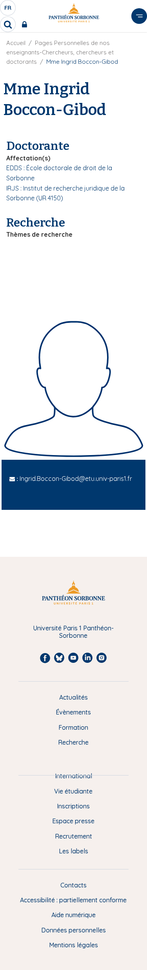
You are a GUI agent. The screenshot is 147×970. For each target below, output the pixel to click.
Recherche (73, 742)
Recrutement (73, 836)
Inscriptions (73, 806)
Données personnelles (73, 930)
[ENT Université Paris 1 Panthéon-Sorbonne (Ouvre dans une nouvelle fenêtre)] (26, 24)
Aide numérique (73, 914)
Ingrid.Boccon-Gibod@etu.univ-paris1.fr (76, 478)
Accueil (15, 43)
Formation (73, 727)
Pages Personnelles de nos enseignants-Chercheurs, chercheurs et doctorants (60, 52)
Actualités (73, 697)
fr (8, 10)
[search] (8, 24)
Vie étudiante (73, 791)
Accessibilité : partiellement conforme (73, 899)
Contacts (73, 885)
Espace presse (73, 820)
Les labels (73, 851)
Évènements (73, 712)
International (73, 775)
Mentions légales (73, 944)
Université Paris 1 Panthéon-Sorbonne (73, 631)
